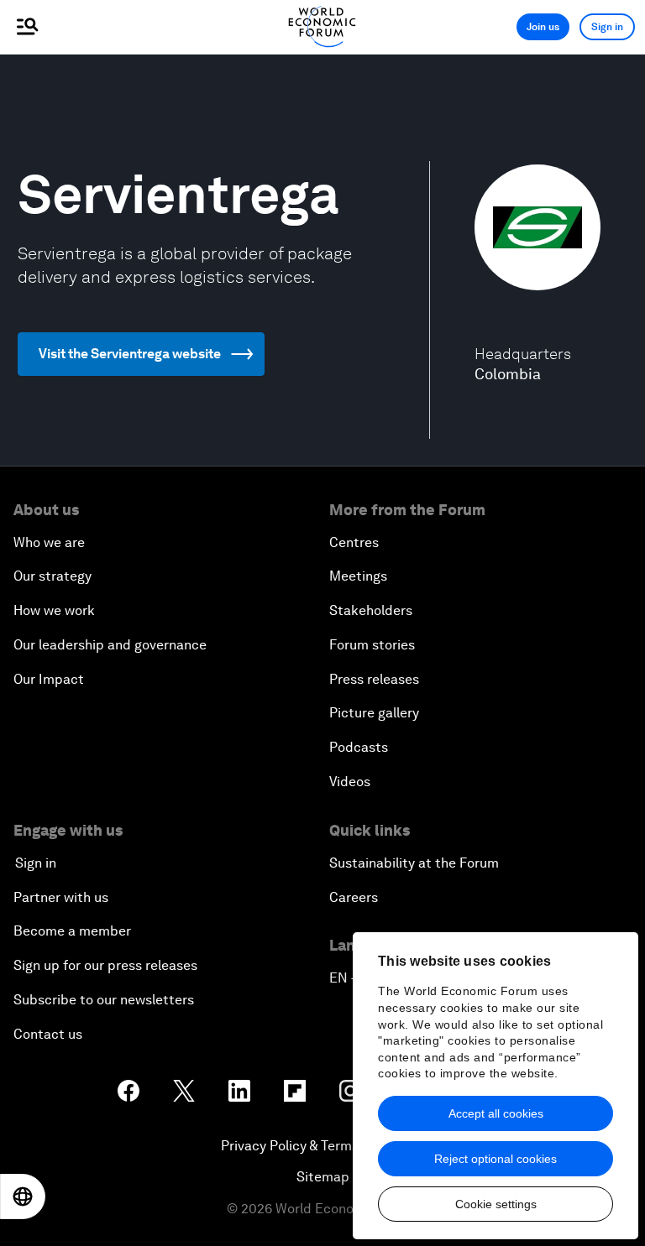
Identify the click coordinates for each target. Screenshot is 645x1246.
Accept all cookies (495, 1113)
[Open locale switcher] (23, 1196)
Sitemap (322, 1177)
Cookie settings (496, 1204)
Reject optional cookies (495, 1158)
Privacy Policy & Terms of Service (322, 1146)
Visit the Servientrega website (130, 354)
